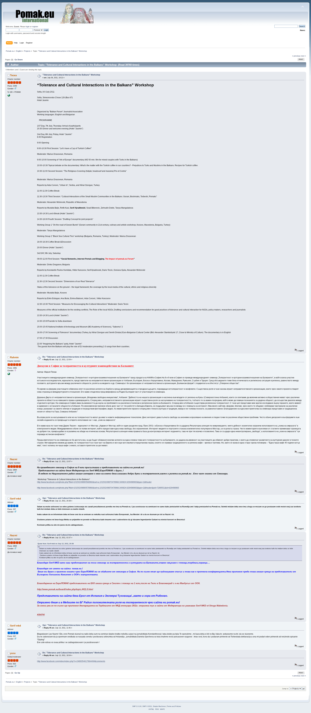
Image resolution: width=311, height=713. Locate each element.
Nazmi (13, 459)
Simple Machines (159, 706)
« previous (296, 56)
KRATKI (41, 615)
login (27, 27)
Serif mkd (15, 498)
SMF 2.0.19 (136, 706)
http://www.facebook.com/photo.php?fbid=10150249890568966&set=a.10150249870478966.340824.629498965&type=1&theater (94, 482)
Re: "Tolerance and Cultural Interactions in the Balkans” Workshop (73, 357)
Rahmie (14, 357)
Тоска (13, 75)
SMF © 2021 (147, 706)
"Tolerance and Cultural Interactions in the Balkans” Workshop (71, 75)
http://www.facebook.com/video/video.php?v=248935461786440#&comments (71, 661)
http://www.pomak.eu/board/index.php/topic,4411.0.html (65, 589)
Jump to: (285, 689)
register (35, 27)
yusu (13, 653)
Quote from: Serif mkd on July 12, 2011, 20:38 (56, 544)
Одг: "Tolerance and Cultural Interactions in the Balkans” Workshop (73, 498)
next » (303, 56)
